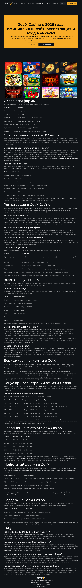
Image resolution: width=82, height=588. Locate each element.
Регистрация (40, 3)
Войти (63, 3)
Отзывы (55, 3)
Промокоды (30, 3)
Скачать (48, 3)
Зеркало (22, 3)
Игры (15, 3)
